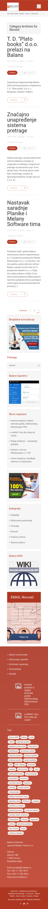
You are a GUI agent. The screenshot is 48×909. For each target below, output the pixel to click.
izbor (37, 769)
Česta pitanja (15, 669)
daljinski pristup (23, 742)
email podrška (30, 760)
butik (31, 737)
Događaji (21, 61)
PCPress (26, 801)
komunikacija (31, 774)
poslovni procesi (15, 810)
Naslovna (14, 891)
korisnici (27, 783)
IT (31, 769)
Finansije (15, 526)
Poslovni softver (18, 537)
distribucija (13, 751)
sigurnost (34, 819)
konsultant (13, 778)
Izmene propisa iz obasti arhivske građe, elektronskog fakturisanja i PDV (24, 423)
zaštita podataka (16, 833)
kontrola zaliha (15, 783)
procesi (24, 819)
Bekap (23, 737)
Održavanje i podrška (18, 659)
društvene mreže (27, 751)
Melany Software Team (18, 797)
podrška (36, 801)
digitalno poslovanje (17, 746)
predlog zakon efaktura (18, 815)
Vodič (23, 828)
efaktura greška (15, 755)
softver (12, 824)
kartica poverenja (16, 774)
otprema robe (14, 801)
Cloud (11, 742)
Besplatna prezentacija (27, 891)
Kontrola (24, 778)
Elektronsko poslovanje (21, 520)
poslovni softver (31, 810)
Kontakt (12, 674)
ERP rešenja (20, 765)
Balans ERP (13, 737)
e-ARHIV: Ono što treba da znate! (31, 717)
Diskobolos (33, 746)
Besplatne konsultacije (16, 893)
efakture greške (15, 760)
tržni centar (13, 828)
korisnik (12, 787)
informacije (22, 769)
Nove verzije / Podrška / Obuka (27, 896)
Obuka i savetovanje (18, 654)
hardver (12, 769)
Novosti (30, 61)
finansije (31, 765)
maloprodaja (14, 792)
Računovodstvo (18, 542)
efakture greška (31, 755)
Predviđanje (14, 819)
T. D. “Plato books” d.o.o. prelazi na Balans (22, 47)
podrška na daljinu (16, 806)
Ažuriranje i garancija (18, 664)
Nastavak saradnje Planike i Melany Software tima (23, 213)
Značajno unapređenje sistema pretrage (21, 122)
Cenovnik (29, 893)
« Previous (23, 311)
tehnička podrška (24, 824)
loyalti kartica (23, 787)
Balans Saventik (17, 67)
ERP (10, 765)
